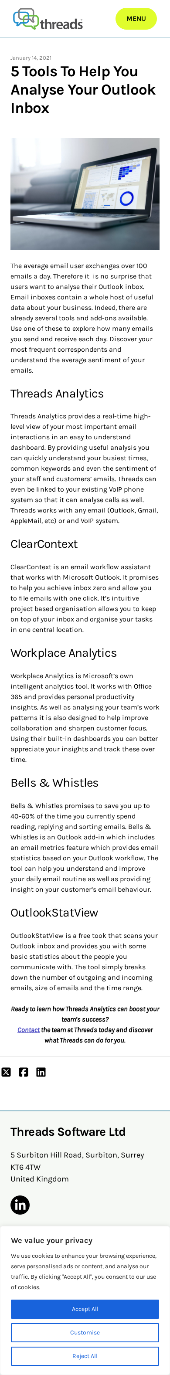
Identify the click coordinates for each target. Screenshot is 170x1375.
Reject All (85, 1356)
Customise (85, 1332)
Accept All (85, 1309)
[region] (85, 1300)
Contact (28, 1029)
